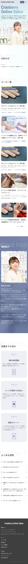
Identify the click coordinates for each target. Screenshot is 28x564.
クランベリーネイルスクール (8, 532)
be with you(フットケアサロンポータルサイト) (12, 534)
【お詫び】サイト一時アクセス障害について (12, 66)
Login (22, 2)
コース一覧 (3, 540)
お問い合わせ (4, 547)
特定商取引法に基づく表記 (6, 553)
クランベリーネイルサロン (7, 529)
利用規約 (3, 551)
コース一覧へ (20, 226)
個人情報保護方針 (4, 557)
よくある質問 (4, 545)
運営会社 (3, 542)
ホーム (2, 537)
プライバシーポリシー (5, 555)
